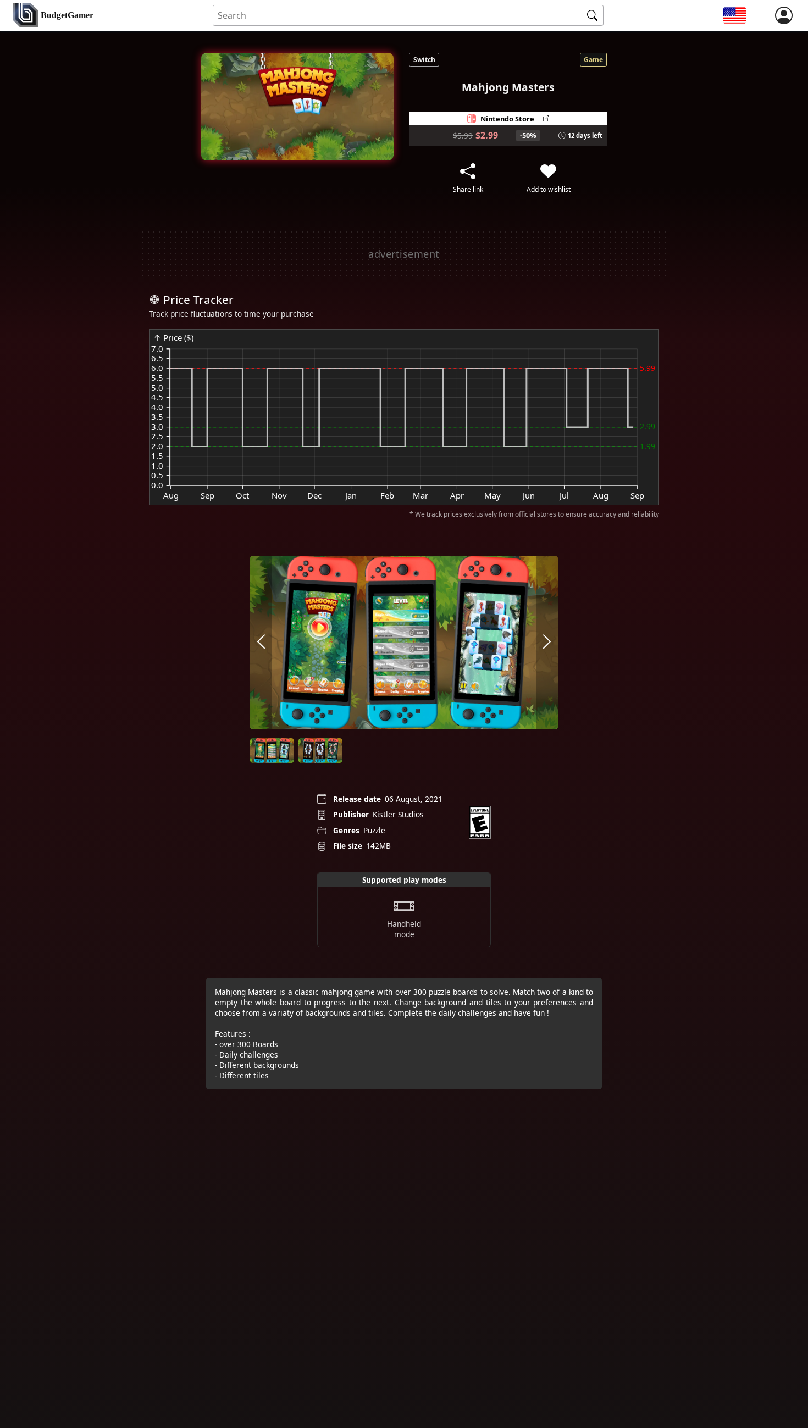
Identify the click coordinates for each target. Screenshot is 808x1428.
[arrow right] (547, 642)
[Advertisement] (404, 254)
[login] (784, 15)
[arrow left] (261, 642)
